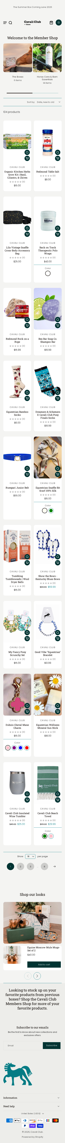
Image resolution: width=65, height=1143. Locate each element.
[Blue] (20, 747)
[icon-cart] (51, 22)
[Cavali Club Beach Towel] (48, 783)
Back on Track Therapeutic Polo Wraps (48, 250)
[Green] (51, 510)
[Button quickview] (27, 152)
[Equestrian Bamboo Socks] (17, 382)
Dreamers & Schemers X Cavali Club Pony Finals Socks (48, 414)
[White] (48, 273)
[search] (10, 22)
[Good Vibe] (48, 622)
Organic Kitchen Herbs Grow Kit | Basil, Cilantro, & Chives (17, 174)
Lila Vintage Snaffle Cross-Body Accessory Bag (17, 250)
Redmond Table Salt (47, 171)
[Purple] (14, 747)
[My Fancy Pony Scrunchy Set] (17, 622)
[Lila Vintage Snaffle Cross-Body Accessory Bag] (17, 217)
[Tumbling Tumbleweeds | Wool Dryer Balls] (17, 546)
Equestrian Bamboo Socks (17, 413)
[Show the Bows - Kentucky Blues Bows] (48, 546)
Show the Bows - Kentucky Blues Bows (48, 577)
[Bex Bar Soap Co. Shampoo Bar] (48, 309)
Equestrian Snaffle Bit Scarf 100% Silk (48, 489)
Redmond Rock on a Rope (17, 340)
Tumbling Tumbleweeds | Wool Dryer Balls (17, 579)
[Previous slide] (28, 976)
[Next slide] (37, 976)
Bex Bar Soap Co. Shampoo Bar (47, 340)
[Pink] (8, 747)
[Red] (26, 747)
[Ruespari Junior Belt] (17, 457)
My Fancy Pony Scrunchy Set (17, 653)
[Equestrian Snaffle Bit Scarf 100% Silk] (48, 457)
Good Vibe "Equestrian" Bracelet (48, 653)
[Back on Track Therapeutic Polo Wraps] (48, 217)
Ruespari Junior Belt (17, 487)
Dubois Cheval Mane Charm (17, 726)
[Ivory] (44, 510)
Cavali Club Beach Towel (48, 815)
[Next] (54, 866)
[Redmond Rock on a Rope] (17, 309)
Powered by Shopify (32, 1136)
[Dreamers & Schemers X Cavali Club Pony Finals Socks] (48, 382)
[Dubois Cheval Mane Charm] (17, 695)
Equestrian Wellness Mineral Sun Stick (47, 726)
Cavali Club (36, 1131)
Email (11, 1045)
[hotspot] (21, 921)
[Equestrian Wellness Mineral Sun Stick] (48, 695)
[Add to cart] (27, 158)
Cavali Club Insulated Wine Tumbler (17, 815)
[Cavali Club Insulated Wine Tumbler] (17, 783)
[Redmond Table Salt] (48, 141)
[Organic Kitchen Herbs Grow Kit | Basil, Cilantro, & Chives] (17, 141)
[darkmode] (59, 23)
